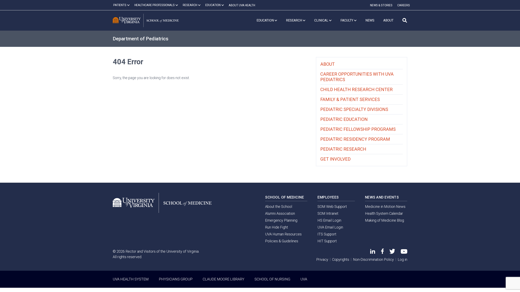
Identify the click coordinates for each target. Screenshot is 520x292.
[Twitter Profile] (392, 252)
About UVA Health (242, 5)
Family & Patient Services (350, 99)
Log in (402, 259)
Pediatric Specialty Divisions (354, 109)
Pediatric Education (344, 119)
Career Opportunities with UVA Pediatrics (357, 77)
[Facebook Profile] (382, 252)
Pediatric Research (343, 149)
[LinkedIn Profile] (372, 252)
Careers (403, 5)
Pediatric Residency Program (355, 139)
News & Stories (381, 5)
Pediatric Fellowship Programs (358, 129)
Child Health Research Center (356, 89)
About (327, 64)
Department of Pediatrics (140, 39)
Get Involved (335, 159)
